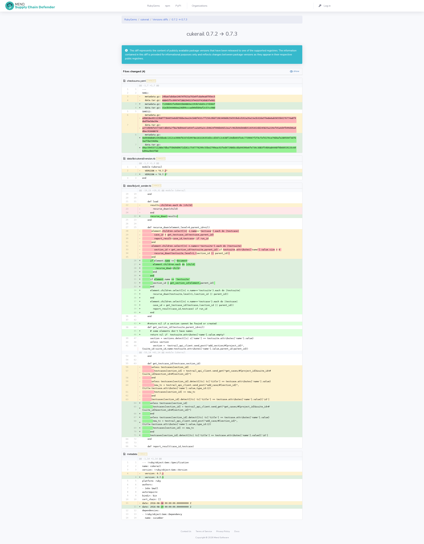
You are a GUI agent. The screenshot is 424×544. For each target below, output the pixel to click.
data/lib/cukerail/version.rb (141, 158)
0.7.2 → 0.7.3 (179, 19)
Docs (236, 531)
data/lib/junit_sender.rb (139, 185)
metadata (132, 454)
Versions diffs (160, 19)
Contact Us (186, 531)
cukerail (144, 19)
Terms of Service (204, 531)
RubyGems (130, 19)
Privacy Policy (223, 531)
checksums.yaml (136, 80)
